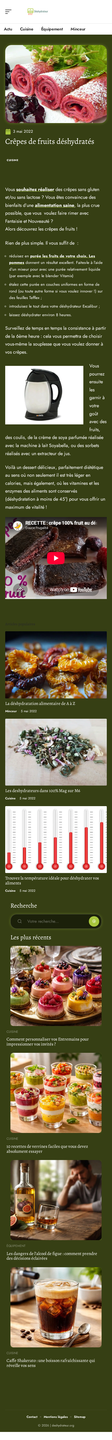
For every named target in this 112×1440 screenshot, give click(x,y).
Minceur (11, 711)
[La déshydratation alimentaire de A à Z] (56, 664)
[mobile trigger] (9, 11)
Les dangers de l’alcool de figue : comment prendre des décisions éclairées (52, 1256)
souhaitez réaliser (35, 189)
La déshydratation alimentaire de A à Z (40, 703)
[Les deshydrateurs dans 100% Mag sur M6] (56, 752)
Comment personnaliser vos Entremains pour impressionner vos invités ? (48, 1041)
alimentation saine (54, 205)
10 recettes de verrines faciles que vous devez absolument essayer (47, 1148)
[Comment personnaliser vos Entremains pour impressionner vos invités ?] (56, 986)
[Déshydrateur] (37, 11)
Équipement (16, 1246)
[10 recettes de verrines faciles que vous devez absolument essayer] (56, 1093)
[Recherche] (103, 12)
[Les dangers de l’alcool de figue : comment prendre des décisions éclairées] (56, 1200)
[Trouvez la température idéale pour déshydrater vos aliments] (56, 839)
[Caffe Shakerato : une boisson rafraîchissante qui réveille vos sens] (56, 1307)
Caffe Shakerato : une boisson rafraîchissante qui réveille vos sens (51, 1363)
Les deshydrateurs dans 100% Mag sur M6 (42, 791)
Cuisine (12, 160)
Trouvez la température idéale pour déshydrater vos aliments (52, 880)
